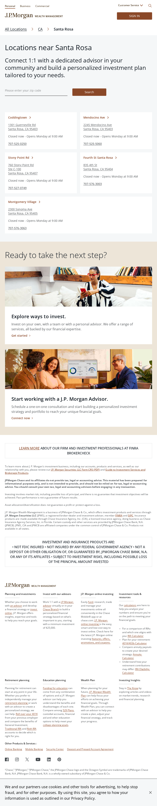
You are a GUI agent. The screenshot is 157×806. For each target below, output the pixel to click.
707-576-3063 (17, 228)
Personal (10, 6)
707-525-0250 (17, 144)
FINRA (118, 515)
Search (89, 92)
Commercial (42, 6)
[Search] (150, 6)
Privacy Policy (83, 798)
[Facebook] (7, 759)
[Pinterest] (59, 759)
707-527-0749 (17, 188)
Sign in (134, 16)
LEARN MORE (29, 448)
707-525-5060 (92, 144)
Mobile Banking (34, 749)
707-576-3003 (92, 184)
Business (25, 6)
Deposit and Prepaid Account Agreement (90, 749)
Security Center (55, 749)
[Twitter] (27, 759)
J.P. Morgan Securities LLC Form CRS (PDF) (75, 469)
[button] (150, 792)
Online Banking (13, 749)
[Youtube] (38, 759)
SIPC (130, 515)
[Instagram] (17, 759)
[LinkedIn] (49, 759)
